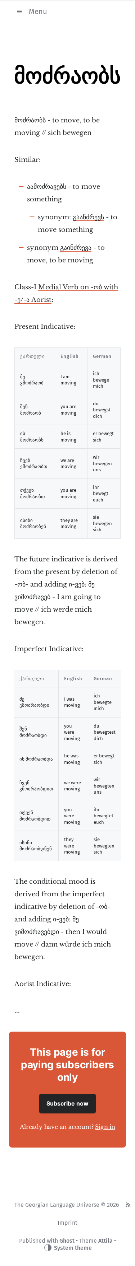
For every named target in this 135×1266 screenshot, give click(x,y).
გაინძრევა (75, 248)
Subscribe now (67, 1103)
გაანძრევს (88, 217)
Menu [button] (38, 11)
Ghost (67, 1240)
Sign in (105, 1126)
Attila (105, 1240)
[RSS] (128, 1205)
